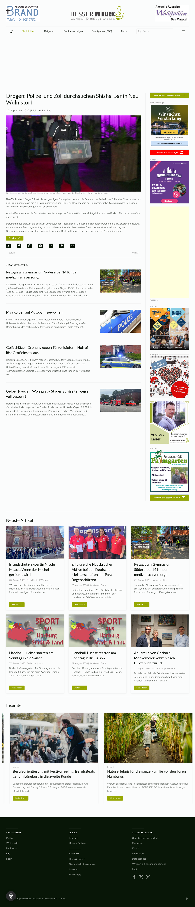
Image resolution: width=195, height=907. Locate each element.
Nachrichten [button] (28, 31)
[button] (183, 31)
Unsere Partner (77, 843)
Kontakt (136, 848)
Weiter (135, 252)
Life (49, 110)
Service (73, 833)
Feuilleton (11, 848)
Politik (9, 838)
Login (135, 869)
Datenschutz (139, 858)
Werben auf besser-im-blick (167, 95)
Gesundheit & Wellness (82, 864)
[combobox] (154, 31)
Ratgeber (74, 853)
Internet (73, 869)
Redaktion (137, 843)
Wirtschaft (12, 843)
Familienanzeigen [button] (73, 31)
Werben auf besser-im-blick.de (149, 864)
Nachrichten (13, 833)
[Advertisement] (97, 69)
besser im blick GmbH (54, 898)
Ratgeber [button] (49, 31)
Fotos (124, 31)
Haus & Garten (77, 859)
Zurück (12, 252)
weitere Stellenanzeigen (167, 152)
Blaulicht (12, 238)
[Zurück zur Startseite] (97, 13)
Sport (9, 858)
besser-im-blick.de (142, 833)
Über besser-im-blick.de (145, 838)
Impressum (138, 853)
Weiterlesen (17, 798)
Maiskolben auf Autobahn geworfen (34, 312)
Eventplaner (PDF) (102, 31)
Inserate (73, 838)
